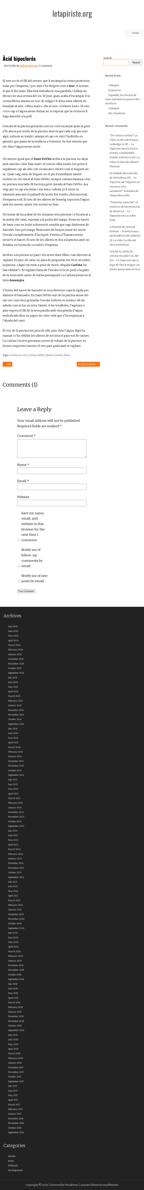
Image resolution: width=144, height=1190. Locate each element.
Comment (26, 436)
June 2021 (13, 886)
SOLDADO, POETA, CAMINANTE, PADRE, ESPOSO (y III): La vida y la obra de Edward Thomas (125, 157)
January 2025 (15, 705)
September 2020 (16, 928)
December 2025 (16, 659)
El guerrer (114, 90)
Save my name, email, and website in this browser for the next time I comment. (33, 526)
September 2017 (16, 1081)
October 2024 (15, 719)
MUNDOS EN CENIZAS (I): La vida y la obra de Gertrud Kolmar (125, 240)
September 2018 (16, 1030)
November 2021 (16, 868)
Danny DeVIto (36, 355)
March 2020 (14, 951)
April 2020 (13, 946)
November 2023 (16, 765)
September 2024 (16, 724)
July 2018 (13, 1035)
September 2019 (16, 979)
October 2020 (15, 923)
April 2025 (13, 691)
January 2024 (15, 756)
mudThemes (110, 1184)
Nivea (66, 355)
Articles (11, 1156)
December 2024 (16, 710)
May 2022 (13, 840)
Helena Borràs (28, 65)
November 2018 (16, 1021)
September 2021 (16, 877)
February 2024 (15, 751)
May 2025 (13, 687)
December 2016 (15, 1118)
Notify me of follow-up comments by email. (31, 558)
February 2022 (15, 854)
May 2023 (13, 789)
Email (23, 481)
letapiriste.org (72, 13)
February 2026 (15, 649)
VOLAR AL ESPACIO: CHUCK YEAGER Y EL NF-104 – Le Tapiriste (125, 256)
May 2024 (13, 738)
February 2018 (15, 1058)
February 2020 (15, 956)
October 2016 (14, 1128)
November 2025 (16, 663)
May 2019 (13, 993)
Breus (11, 1161)
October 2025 (14, 668)
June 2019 (13, 988)
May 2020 (13, 942)
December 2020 (16, 914)
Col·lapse (113, 85)
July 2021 (12, 881)
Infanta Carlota (53, 355)
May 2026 (13, 635)
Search (107, 58)
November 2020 (16, 919)
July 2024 (13, 728)
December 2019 (16, 965)
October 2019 (14, 974)
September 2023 (16, 775)
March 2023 (14, 798)
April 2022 (13, 844)
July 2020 (13, 932)
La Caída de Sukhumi (87, 364)
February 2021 (15, 905)
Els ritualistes (116, 113)
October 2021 (14, 872)
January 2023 (15, 807)
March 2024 (14, 747)
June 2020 (13, 937)
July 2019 (12, 984)
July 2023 (12, 779)
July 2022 (13, 830)
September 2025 (16, 673)
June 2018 (13, 1039)
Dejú (9, 364)
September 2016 (16, 1132)
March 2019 (14, 1002)
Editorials (13, 1165)
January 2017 (14, 1113)
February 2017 (15, 1109)
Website (23, 497)
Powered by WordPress (64, 1184)
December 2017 (15, 1067)
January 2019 (15, 1011)
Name (23, 465)
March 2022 (14, 849)
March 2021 (14, 900)
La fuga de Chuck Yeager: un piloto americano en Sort (125, 265)
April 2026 (13, 640)
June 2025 (13, 682)
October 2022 (15, 821)
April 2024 (13, 742)
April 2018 (13, 1049)
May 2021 (13, 891)
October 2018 (15, 1025)
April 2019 (13, 998)
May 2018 (13, 1044)
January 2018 (15, 1062)
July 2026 (13, 626)
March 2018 (14, 1053)
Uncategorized (15, 1170)
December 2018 (16, 1016)
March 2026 (14, 645)
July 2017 (12, 1086)
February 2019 (15, 1007)
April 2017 (13, 1100)
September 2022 (16, 826)
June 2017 (13, 1090)
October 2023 (14, 770)
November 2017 (16, 1072)
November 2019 (16, 970)
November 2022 (16, 816)
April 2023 (13, 793)
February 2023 (15, 802)
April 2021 (13, 895)
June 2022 (13, 835)
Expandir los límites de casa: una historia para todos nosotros (122, 99)
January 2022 (15, 858)
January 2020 (15, 960)
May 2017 (13, 1095)
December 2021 (16, 863)
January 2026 (15, 654)
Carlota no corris (18, 355)
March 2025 (14, 696)
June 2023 (13, 784)
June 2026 (13, 631)
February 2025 (15, 700)
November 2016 (16, 1123)
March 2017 (14, 1104)
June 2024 (13, 733)
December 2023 (16, 761)
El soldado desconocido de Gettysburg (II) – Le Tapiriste (124, 178)
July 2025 (12, 677)
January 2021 (15, 909)
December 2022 (16, 812)
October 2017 (14, 1076)
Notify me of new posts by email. (34, 578)
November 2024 (16, 714)
